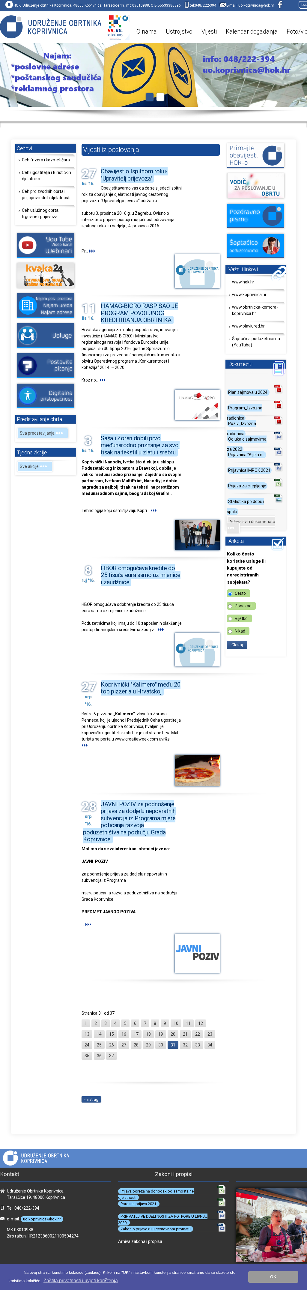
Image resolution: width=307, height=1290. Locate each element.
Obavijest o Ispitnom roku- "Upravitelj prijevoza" (134, 175)
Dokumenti (240, 364)
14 (99, 1034)
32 (185, 1045)
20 (173, 1034)
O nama (146, 31)
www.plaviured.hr (248, 326)
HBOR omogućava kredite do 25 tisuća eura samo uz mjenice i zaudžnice (140, 575)
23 (209, 1034)
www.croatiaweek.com (136, 739)
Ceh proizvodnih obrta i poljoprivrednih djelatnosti (46, 194)
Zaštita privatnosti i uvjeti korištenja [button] (80, 1280)
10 (176, 1023)
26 (111, 1045)
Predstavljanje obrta (39, 419)
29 (148, 1045)
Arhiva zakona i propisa (140, 1241)
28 (136, 1045)
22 (197, 1034)
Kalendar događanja (252, 31)
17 (136, 1034)
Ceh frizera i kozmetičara (46, 159)
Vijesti (209, 31)
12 (200, 1023)
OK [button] (273, 1276)
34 (209, 1045)
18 (148, 1034)
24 (87, 1045)
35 (87, 1055)
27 (123, 1045)
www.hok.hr (243, 282)
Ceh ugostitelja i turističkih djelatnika (46, 175)
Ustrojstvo (179, 31)
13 (87, 1034)
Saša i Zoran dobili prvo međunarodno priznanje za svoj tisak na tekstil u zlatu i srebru (140, 445)
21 (185, 1034)
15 (111, 1034)
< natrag (91, 1099)
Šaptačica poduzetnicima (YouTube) (256, 341)
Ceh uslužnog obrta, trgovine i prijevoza (40, 213)
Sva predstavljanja (37, 433)
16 (123, 1034)
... (87, 251)
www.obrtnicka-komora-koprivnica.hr (255, 310)
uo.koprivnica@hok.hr (256, 5)
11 (188, 1023)
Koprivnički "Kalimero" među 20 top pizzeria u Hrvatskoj (140, 688)
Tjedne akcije (32, 452)
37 (111, 1055)
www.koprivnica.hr (249, 294)
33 (197, 1045)
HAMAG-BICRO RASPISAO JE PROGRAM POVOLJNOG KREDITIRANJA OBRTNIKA (139, 313)
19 (160, 1034)
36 (99, 1055)
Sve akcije (30, 466)
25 (99, 1045)
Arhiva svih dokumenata (252, 521)
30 (160, 1045)
